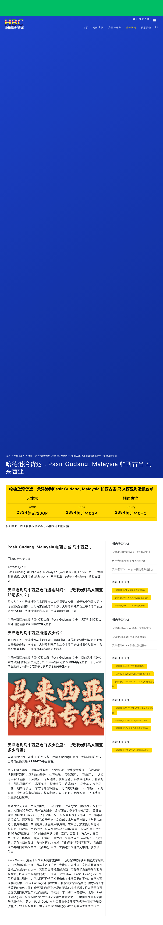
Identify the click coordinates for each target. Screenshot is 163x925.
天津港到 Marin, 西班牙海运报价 (129, 666)
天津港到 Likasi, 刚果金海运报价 (129, 636)
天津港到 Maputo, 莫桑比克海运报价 (131, 628)
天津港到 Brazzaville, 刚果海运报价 (131, 551)
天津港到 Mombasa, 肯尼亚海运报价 (131, 598)
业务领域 (131, 27)
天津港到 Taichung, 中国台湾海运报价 (132, 569)
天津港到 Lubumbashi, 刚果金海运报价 (132, 674)
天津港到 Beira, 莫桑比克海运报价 (130, 590)
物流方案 (98, 27)
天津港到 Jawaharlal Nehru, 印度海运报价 (133, 683)
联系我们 (146, 27)
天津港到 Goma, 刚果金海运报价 (129, 645)
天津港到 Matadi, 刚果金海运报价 (130, 605)
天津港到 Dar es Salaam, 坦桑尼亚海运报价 (132, 710)
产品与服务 (114, 27)
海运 (30, 455)
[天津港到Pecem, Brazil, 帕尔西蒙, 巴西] (14, 29)
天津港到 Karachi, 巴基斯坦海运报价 (131, 728)
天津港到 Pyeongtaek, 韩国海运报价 (132, 750)
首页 (86, 27)
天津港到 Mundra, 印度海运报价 (129, 560)
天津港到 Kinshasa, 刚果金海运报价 (131, 720)
